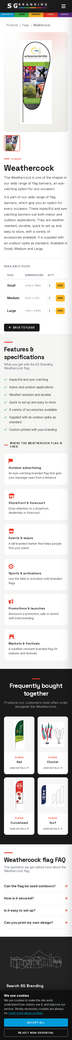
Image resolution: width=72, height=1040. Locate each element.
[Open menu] (63, 6)
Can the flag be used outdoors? (30, 886)
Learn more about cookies (26, 1013)
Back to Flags (24, 327)
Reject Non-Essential (36, 1032)
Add (60, 285)
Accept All (36, 1022)
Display (65, 14)
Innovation (7, 14)
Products (12, 25)
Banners (36, 14)
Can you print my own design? (28, 923)
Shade (22, 14)
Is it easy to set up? (19, 910)
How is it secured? (19, 898)
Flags (50, 14)
